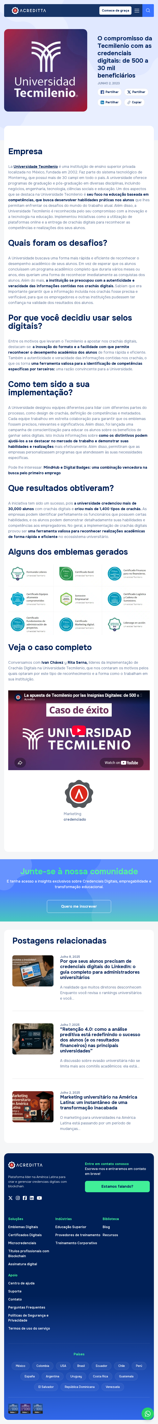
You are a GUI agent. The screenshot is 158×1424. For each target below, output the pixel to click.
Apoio (12, 1275)
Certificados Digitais (25, 1235)
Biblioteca (111, 1219)
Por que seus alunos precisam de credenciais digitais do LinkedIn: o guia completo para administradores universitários (100, 969)
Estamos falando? (117, 1186)
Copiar (135, 103)
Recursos (110, 1235)
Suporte (15, 1291)
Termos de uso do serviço (29, 1328)
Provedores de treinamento (77, 1235)
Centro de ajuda (21, 1283)
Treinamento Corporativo (76, 1243)
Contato (15, 1299)
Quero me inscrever (79, 906)
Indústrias (63, 1219)
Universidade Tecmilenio (36, 166)
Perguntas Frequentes (26, 1307)
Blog (106, 1227)
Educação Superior (70, 1227)
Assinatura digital (22, 1264)
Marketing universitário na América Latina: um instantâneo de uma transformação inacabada (98, 1102)
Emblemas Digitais (23, 1227)
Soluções (15, 1219)
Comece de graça (115, 10)
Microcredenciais (22, 1243)
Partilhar (112, 92)
